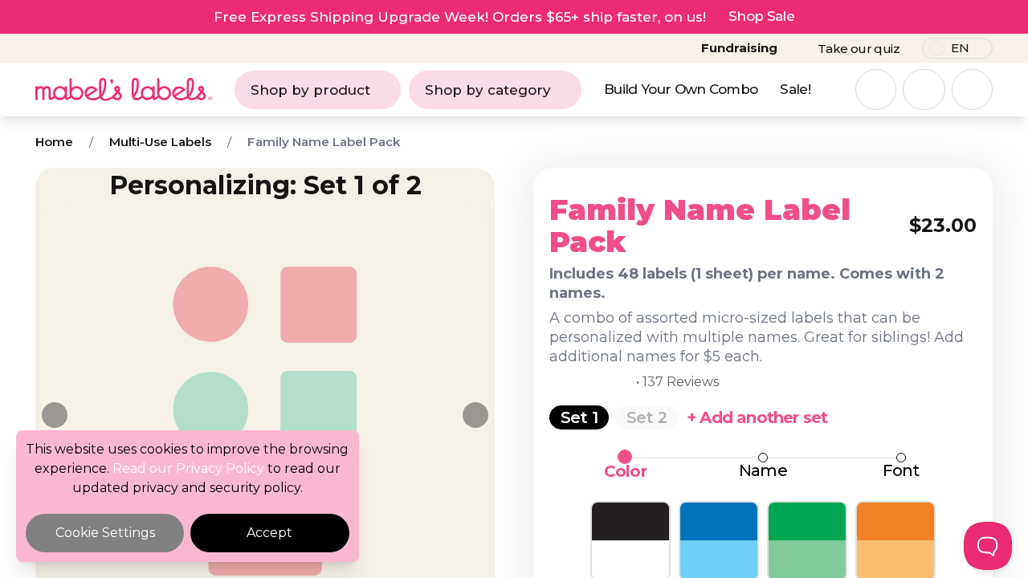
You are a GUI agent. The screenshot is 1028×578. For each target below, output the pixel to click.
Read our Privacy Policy (188, 468)
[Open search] (875, 89)
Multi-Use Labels (160, 141)
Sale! (795, 89)
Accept (269, 532)
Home (54, 141)
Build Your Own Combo (680, 89)
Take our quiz (859, 48)
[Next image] (475, 415)
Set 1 (579, 417)
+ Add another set (757, 417)
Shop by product (310, 90)
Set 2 (646, 417)
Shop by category (488, 90)
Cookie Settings (105, 532)
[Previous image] (54, 415)
